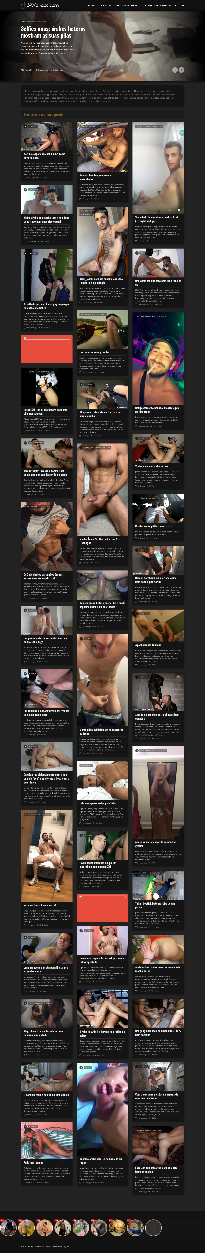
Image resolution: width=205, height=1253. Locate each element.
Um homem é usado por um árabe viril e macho (52, 31)
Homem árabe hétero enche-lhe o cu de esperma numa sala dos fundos (102, 605)
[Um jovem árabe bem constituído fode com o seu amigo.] (47, 620)
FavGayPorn (64, 1247)
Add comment (44, 70)
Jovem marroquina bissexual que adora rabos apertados (101, 960)
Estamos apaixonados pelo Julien (98, 803)
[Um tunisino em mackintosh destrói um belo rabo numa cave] (47, 688)
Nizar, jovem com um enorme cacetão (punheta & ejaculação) (101, 281)
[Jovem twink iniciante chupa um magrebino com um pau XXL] (102, 844)
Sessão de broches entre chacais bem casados (157, 716)
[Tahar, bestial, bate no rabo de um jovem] (158, 885)
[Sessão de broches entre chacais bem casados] (158, 691)
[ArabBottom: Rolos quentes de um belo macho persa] (158, 949)
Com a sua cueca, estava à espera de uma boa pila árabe (156, 1096)
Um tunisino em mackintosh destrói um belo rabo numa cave (46, 713)
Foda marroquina (33, 1162)
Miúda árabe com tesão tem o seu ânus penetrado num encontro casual (46, 219)
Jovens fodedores (36, 190)
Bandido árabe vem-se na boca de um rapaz (100, 1161)
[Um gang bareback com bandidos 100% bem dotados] (158, 1012)
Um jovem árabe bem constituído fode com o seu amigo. (46, 640)
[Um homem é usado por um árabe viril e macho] (102, 46)
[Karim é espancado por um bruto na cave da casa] (47, 136)
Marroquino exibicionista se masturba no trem (101, 732)
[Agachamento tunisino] (158, 625)
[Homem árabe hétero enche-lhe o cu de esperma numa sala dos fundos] (102, 584)
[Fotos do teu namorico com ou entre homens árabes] (158, 1145)
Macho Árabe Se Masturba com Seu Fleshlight (99, 541)
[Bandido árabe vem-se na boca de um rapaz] (102, 1109)
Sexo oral (88, 384)
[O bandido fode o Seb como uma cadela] (47, 1077)
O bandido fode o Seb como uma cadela (46, 1095)
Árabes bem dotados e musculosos (93, 126)
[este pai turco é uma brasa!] (47, 855)
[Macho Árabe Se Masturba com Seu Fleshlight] (102, 489)
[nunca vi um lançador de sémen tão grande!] (158, 792)
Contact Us (39, 1247)
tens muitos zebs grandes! (94, 352)
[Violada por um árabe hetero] (158, 448)
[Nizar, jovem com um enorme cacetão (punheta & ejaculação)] (102, 241)
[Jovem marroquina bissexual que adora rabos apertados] (102, 940)
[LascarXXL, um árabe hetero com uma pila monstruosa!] (47, 386)
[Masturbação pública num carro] (158, 508)
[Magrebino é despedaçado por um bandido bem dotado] (47, 1013)
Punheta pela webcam (158, 5)
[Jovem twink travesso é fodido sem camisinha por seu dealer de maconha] (47, 452)
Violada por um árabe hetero (151, 466)
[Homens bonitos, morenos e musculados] (102, 146)
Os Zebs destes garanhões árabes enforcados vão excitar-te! (43, 576)
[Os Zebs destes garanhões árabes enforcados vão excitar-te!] (47, 536)
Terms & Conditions (52, 1247)
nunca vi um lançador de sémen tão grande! (155, 844)
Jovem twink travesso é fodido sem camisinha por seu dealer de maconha (45, 473)
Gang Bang (89, 994)
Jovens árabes (86, 214)
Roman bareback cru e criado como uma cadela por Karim (156, 580)
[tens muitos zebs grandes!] (102, 329)
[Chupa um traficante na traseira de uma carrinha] (102, 394)
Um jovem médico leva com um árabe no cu (158, 283)
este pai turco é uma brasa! (40, 905)
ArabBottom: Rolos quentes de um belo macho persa (157, 969)
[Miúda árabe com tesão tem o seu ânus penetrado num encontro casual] (47, 199)
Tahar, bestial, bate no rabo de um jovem (155, 905)
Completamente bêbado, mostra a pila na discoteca (157, 410)
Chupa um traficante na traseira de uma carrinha (100, 414)
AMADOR (106, 5)
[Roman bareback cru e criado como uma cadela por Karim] (158, 560)
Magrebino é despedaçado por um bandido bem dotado (43, 1033)
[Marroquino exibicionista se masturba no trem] (102, 680)
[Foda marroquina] (47, 1140)
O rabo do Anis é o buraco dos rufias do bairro (102, 1033)
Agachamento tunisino (148, 645)
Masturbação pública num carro (153, 526)
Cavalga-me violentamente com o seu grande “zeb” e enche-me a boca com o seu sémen (46, 778)
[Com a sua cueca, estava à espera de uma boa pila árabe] (158, 1076)
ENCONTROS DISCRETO (127, 5)
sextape (88, 639)
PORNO (92, 5)
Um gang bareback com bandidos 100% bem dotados (158, 1033)
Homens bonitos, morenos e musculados (95, 177)
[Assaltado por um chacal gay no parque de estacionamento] (47, 274)
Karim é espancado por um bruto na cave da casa (44, 156)
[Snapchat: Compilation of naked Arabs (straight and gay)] (158, 167)
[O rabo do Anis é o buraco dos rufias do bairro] (102, 1008)
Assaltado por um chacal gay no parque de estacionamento (46, 306)
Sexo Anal (30, 21)
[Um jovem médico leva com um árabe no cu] (158, 262)
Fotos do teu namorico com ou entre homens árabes (156, 1170)
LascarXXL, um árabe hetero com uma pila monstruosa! (45, 412)
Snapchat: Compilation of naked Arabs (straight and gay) (157, 219)
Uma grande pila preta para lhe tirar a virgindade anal (46, 969)
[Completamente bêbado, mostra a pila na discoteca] (158, 358)
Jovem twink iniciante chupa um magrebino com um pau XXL (97, 865)
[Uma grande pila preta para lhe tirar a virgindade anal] (47, 948)
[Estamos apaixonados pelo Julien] (102, 780)
